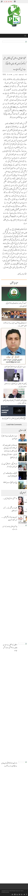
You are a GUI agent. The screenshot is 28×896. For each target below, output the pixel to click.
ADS (8, 892)
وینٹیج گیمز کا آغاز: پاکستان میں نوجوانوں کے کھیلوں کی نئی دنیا (14, 418)
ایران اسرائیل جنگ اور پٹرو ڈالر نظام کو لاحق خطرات (15, 366)
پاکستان (19, 273)
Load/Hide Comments (14, 424)
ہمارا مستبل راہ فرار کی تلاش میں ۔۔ (10, 498)
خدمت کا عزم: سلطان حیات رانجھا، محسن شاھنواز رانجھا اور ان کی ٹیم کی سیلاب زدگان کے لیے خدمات (10, 448)
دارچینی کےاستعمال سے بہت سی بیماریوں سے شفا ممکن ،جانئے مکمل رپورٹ (10, 647)
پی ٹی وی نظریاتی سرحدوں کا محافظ (10, 482)
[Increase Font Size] (5, 74)
